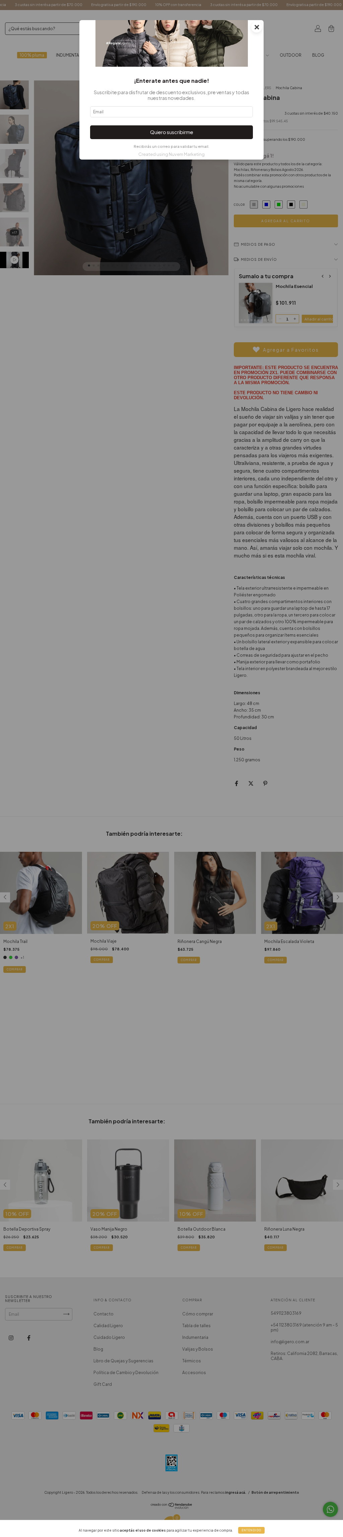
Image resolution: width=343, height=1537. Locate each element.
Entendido (251, 1530)
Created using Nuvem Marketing (171, 154)
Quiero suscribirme (171, 132)
